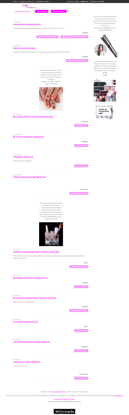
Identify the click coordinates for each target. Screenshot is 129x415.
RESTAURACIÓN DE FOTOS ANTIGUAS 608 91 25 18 (33, 117)
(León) (86, 262)
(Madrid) (85, 32)
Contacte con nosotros (26, 1)
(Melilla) (85, 282)
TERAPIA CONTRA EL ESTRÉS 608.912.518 (29, 177)
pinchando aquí (118, 395)
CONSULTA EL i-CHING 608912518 (26, 362)
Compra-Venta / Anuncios (23, 11)
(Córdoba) (84, 346)
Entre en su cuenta (73, 1)
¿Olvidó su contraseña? (97, 1)
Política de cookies (68, 399)
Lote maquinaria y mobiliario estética (27, 24)
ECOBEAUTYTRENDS (58, 391)
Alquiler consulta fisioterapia (24, 48)
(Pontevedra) (83, 374)
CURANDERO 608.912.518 (23, 157)
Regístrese (84, 1)
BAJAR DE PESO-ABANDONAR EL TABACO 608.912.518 (34, 298)
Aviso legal (57, 399)
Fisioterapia (77, 60)
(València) (84, 141)
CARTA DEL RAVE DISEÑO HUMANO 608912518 (31, 342)
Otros (81, 125)
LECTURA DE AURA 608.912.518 (25, 322)
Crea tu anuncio (42, 11)
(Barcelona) (84, 189)
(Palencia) (84, 121)
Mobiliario (47, 37)
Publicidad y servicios (42, 1)
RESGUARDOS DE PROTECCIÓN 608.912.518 (30, 278)
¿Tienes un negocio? (59, 11)
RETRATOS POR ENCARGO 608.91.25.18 (28, 137)
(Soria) (86, 326)
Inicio (15, 1)
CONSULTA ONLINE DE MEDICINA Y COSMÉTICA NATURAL (36, 252)
